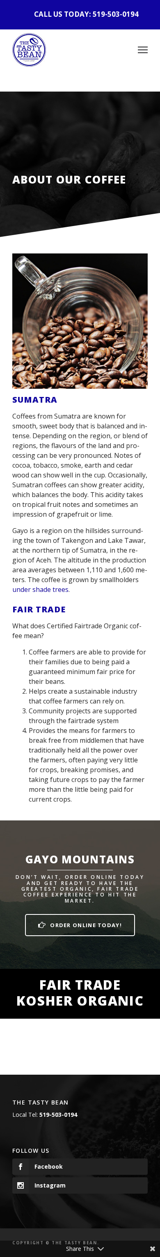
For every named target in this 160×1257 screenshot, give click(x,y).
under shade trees (40, 589)
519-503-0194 (116, 14)
